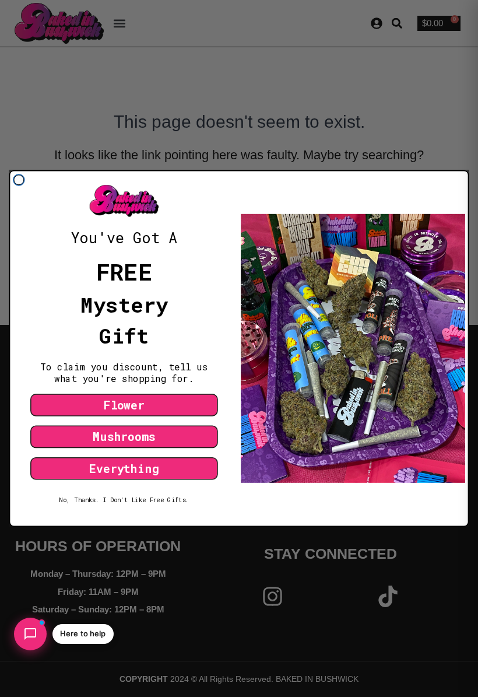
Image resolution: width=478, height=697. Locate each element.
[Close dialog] (19, 180)
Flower (124, 404)
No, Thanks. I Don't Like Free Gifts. (124, 500)
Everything (124, 468)
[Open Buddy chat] (30, 634)
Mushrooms (124, 436)
